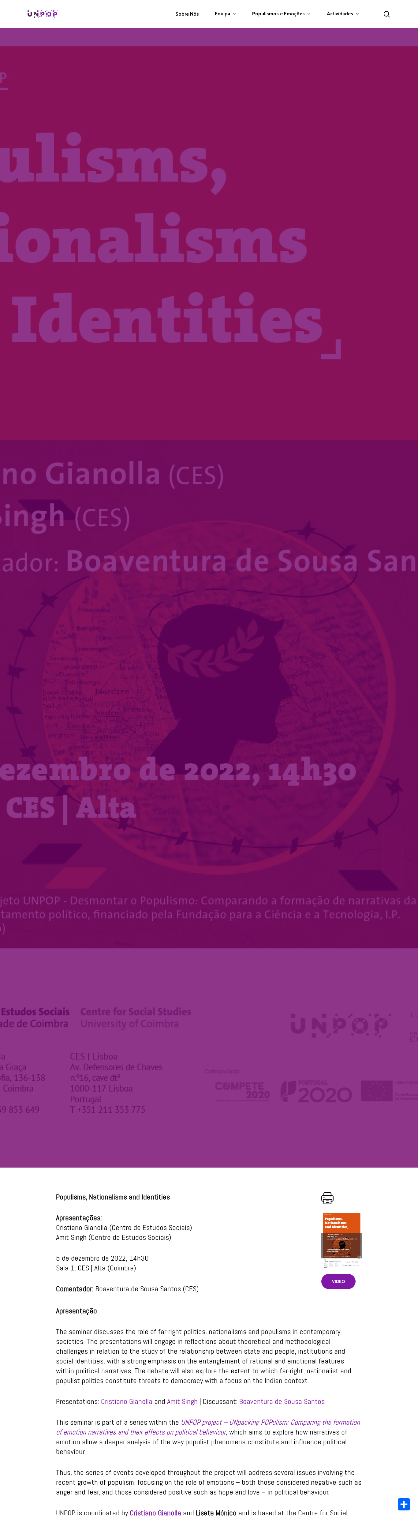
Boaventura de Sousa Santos (282, 1401)
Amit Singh (182, 1401)
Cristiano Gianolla (126, 1401)
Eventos (209, 606)
